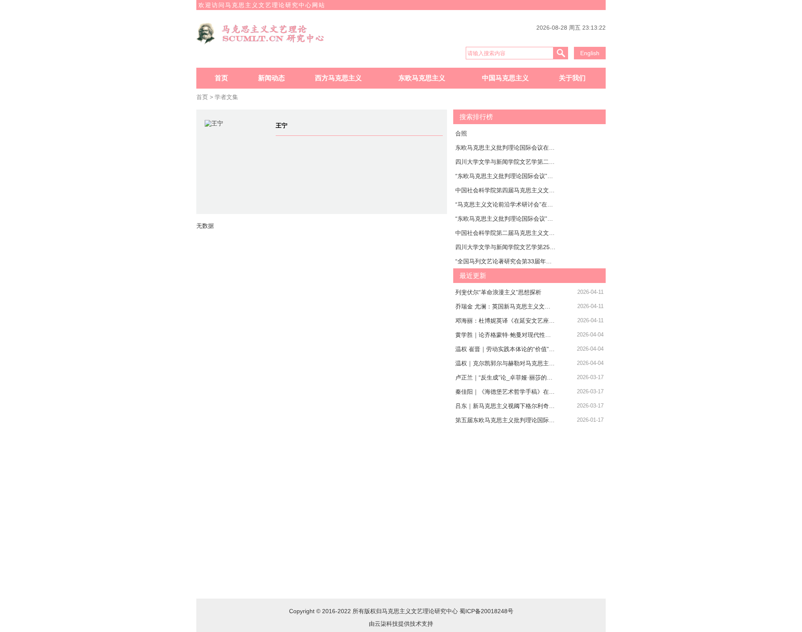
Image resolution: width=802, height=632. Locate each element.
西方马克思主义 (338, 78)
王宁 (281, 125)
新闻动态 (271, 78)
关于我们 (572, 78)
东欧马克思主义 (421, 78)
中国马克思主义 (505, 78)
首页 (221, 78)
